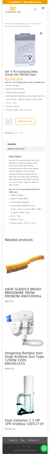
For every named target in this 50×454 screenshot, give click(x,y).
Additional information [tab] (16, 149)
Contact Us (33, 440)
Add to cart (25, 121)
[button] (41, 33)
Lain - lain (30, 24)
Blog (23, 440)
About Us (13, 440)
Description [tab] (12, 144)
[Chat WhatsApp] (44, 448)
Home (7, 24)
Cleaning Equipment (17, 24)
